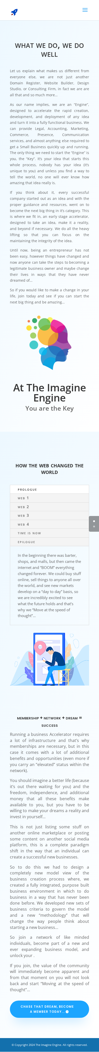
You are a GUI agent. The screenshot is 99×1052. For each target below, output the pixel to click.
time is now (29, 532)
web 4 (23, 524)
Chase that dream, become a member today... (47, 1009)
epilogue (26, 541)
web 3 (23, 515)
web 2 (23, 506)
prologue (27, 489)
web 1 (23, 497)
